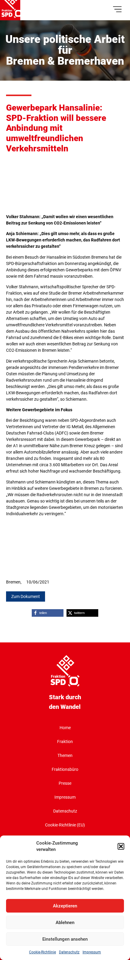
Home (65, 727)
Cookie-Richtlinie (42, 952)
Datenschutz (69, 952)
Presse (65, 783)
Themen (65, 755)
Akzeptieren (65, 906)
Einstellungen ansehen (65, 939)
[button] (121, 846)
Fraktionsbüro (65, 769)
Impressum (92, 952)
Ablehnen (65, 922)
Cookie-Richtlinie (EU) (65, 825)
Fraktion (65, 741)
